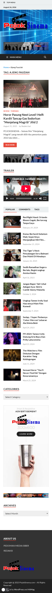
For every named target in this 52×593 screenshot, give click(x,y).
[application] (26, 188)
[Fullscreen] (45, 198)
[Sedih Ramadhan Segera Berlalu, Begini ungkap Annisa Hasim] (12, 267)
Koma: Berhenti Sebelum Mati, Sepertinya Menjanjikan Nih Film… (35, 237)
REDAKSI (8, 550)
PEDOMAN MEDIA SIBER (16, 545)
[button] (5, 590)
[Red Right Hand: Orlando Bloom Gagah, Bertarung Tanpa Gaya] (12, 217)
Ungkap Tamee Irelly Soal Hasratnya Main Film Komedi (35, 303)
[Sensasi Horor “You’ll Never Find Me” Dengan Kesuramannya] (12, 370)
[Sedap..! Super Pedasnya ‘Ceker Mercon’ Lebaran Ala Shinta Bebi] (12, 317)
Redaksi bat (26, 126)
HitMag (31, 589)
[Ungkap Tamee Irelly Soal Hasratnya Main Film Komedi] (12, 300)
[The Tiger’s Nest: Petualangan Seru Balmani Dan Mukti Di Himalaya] (12, 251)
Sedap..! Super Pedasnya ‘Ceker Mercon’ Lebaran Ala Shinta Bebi (35, 320)
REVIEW (6, 111)
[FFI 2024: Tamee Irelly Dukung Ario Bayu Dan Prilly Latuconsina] (12, 334)
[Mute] (40, 198)
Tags (36, 209)
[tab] (10, 209)
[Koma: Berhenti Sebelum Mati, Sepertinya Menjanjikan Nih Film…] (12, 234)
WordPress (19, 589)
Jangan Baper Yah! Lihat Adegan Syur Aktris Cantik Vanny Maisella (34, 287)
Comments (24, 209)
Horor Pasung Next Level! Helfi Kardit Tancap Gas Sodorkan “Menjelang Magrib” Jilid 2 (23, 118)
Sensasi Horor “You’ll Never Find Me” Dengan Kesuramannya (34, 373)
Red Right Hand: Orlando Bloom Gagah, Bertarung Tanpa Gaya (35, 220)
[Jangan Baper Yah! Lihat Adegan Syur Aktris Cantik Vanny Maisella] (12, 284)
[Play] (7, 198)
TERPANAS (15, 111)
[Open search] (45, 57)
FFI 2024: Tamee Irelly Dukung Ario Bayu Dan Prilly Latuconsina (34, 336)
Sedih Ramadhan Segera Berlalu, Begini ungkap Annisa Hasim (34, 270)
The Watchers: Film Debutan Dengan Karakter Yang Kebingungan (32, 354)
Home (6, 67)
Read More (9, 144)
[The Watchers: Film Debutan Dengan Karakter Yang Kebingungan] (12, 350)
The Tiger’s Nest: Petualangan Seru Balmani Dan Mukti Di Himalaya (35, 253)
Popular (10, 209)
